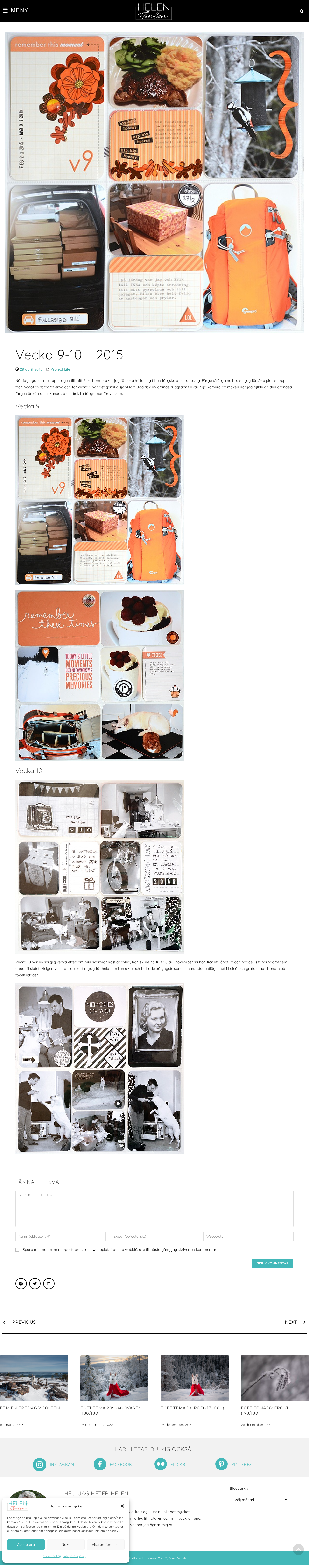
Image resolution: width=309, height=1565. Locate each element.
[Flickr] (160, 1464)
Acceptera (26, 1544)
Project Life (60, 369)
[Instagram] (39, 1464)
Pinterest (243, 1464)
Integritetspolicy (74, 1556)
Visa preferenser (106, 1544)
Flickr (178, 1464)
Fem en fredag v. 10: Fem (30, 1408)
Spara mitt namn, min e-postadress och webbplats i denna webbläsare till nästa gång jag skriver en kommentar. (120, 1249)
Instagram (62, 1464)
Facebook (121, 1464)
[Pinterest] (221, 1464)
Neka (66, 1544)
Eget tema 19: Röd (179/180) (192, 1408)
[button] (122, 1506)
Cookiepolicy (52, 1556)
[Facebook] (100, 1464)
